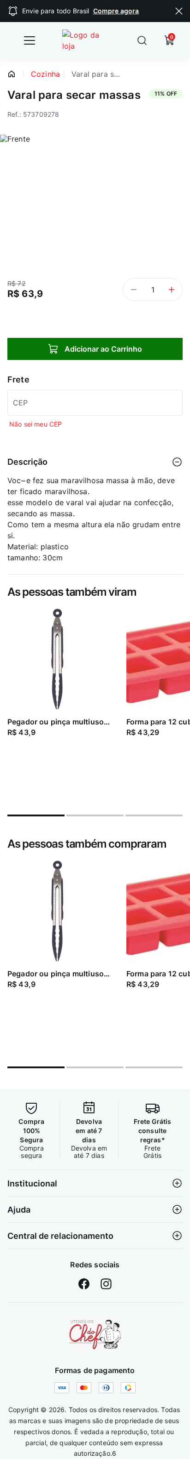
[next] (179, 705)
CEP (20, 402)
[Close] (179, 11)
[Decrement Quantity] (134, 290)
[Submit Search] (142, 40)
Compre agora (116, 11)
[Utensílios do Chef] (95, 1334)
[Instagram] (106, 1284)
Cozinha (45, 74)
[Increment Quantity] (171, 290)
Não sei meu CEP (35, 424)
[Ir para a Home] (88, 40)
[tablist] (95, 809)
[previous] (11, 705)
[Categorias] (29, 40)
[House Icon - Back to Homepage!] (11, 74)
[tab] (36, 815)
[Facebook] (84, 1284)
